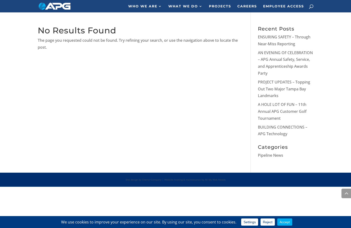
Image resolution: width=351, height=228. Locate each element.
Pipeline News (270, 155)
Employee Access (283, 6)
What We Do (183, 6)
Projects (220, 6)
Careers (247, 6)
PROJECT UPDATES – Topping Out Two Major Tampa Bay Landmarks (284, 88)
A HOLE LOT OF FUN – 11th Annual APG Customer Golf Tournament (282, 111)
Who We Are (142, 6)
